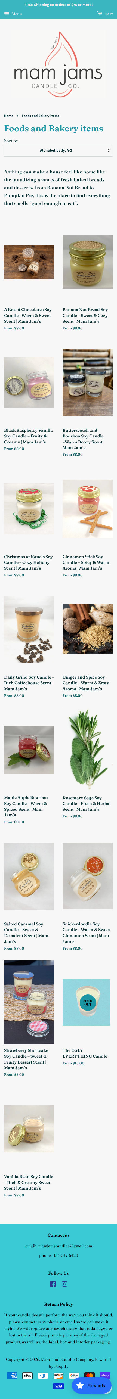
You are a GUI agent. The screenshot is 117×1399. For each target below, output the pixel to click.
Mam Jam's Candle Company (67, 1360)
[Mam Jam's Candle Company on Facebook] (53, 1285)
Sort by (11, 141)
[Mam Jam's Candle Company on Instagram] (64, 1285)
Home (8, 115)
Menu (16, 14)
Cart (108, 14)
